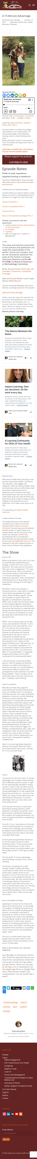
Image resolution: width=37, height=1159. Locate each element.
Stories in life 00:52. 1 (10, 202)
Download (30, 116)
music (15, 1007)
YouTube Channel (9, 1089)
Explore (5, 1095)
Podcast (5, 1055)
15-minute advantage (10, 1002)
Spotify (26, 123)
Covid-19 (24, 1002)
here (4, 142)
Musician (5, 24)
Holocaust (6, 1007)
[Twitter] (8, 95)
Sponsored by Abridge (12, 292)
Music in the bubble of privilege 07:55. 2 (17, 216)
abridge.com (10, 966)
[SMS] (20, 95)
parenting (6, 1011)
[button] (33, 5)
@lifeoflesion (15, 281)
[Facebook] (4, 95)
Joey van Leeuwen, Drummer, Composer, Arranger (18, 271)
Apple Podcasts (16, 123)
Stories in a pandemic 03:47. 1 (13, 206)
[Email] (16, 95)
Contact (5, 1098)
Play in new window (16, 116)
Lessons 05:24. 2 (8, 211)
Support (5, 1092)
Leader (30, 22)
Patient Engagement (12, 1060)
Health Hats (23, 534)
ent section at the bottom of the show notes (20, 226)
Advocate (13, 22)
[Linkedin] (12, 95)
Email (4, 125)
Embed (27, 118)
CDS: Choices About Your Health (16, 1063)
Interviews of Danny (12, 1083)
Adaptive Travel (10, 1069)
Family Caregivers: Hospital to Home (18, 1086)
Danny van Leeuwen (12, 20)
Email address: (7, 1130)
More (15, 125)
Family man (22, 22)
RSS (9, 125)
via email (8, 231)
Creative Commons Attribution (15, 527)
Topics (4, 1058)
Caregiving (8, 1066)
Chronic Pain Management (14, 1075)
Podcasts (13, 24)
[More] (24, 95)
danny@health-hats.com (21, 541)
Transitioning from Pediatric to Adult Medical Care (18, 1079)
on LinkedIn (9, 229)
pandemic (23, 1007)
